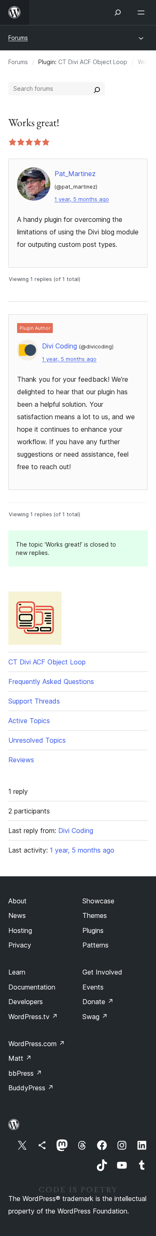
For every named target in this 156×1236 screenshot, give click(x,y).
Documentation (31, 987)
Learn (16, 972)
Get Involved (102, 972)
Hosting (20, 930)
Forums (18, 37)
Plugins (93, 930)
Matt (20, 1058)
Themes (94, 915)
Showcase (98, 901)
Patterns (95, 945)
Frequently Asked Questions (51, 681)
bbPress (25, 1073)
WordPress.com (36, 1044)
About (17, 901)
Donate (98, 1001)
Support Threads (34, 701)
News (17, 915)
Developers (25, 1001)
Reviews (21, 760)
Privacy (19, 945)
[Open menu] (142, 12)
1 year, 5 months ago (81, 199)
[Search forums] (97, 88)
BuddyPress (31, 1088)
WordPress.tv (33, 1016)
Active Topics (29, 720)
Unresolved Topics (37, 740)
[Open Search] (117, 12)
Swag (95, 1016)
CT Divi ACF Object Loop (92, 61)
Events (93, 987)
